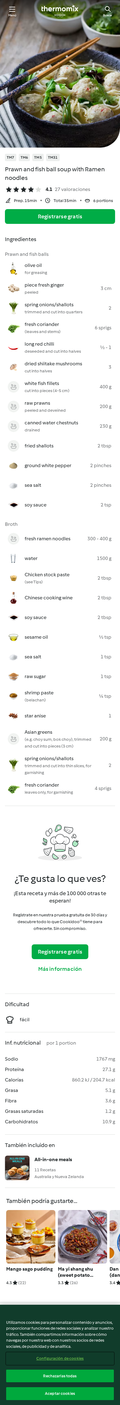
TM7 (10, 157)
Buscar (107, 15)
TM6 (24, 157)
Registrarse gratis (60, 216)
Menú (12, 15)
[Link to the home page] (60, 11)
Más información (60, 969)
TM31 (53, 157)
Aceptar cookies (60, 1393)
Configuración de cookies (60, 1358)
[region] (60, 1355)
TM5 (38, 157)
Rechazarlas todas (60, 1376)
